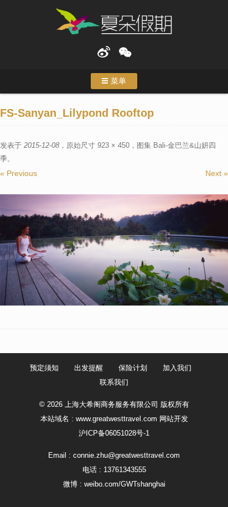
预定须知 (44, 368)
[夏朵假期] (114, 22)
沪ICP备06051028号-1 (114, 433)
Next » (216, 173)
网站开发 (173, 419)
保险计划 (132, 368)
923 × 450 (113, 145)
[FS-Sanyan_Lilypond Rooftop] (114, 250)
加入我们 (177, 368)
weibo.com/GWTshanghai (124, 484)
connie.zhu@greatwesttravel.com (126, 455)
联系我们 (114, 382)
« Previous (18, 173)
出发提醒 (88, 368)
